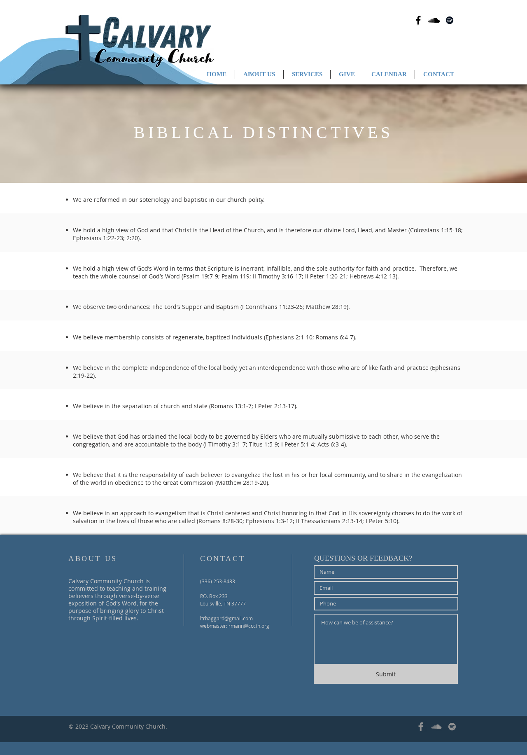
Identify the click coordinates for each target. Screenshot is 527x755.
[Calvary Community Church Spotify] (449, 20)
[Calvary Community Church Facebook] (418, 20)
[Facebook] (421, 726)
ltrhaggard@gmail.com (226, 618)
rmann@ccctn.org (249, 625)
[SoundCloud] (436, 726)
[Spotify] (452, 726)
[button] (259, 74)
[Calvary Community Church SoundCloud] (434, 20)
